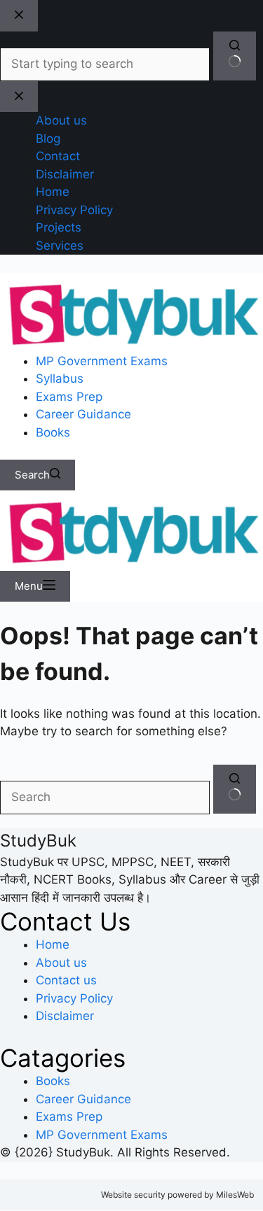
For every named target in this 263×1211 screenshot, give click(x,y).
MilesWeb (235, 1194)
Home (52, 944)
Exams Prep (69, 397)
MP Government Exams (102, 361)
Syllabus (59, 378)
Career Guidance (83, 414)
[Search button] (234, 789)
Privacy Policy (74, 998)
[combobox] (105, 797)
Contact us (66, 980)
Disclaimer (65, 1016)
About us (61, 963)
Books (53, 432)
